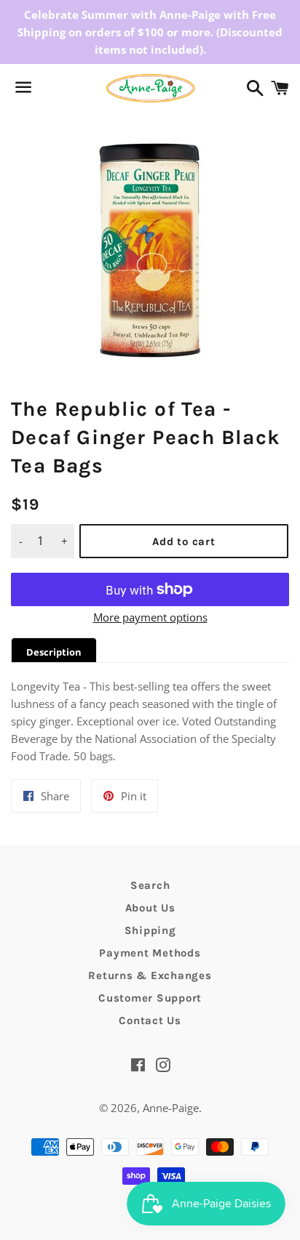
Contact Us (150, 1020)
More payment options (150, 617)
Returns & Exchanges (149, 975)
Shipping (150, 930)
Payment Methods (149, 952)
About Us (150, 907)
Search (150, 885)
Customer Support (150, 998)
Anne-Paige (171, 1107)
